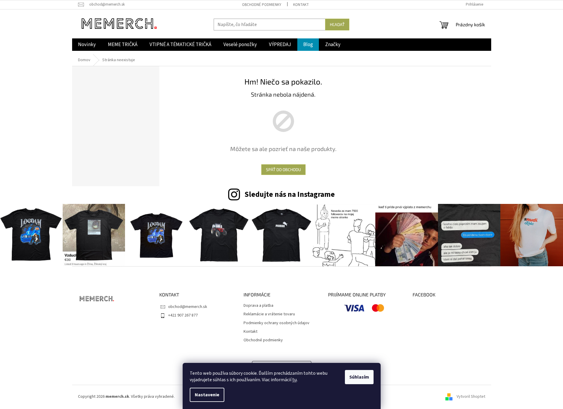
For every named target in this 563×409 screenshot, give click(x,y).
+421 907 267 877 (183, 315)
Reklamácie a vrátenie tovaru (269, 314)
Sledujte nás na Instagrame (289, 194)
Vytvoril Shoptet (471, 397)
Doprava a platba (258, 306)
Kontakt (301, 4)
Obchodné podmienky (261, 4)
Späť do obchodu (283, 169)
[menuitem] (87, 44)
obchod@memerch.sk (187, 307)
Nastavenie (207, 395)
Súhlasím (359, 377)
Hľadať (337, 24)
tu (294, 379)
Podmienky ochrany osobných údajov (276, 323)
